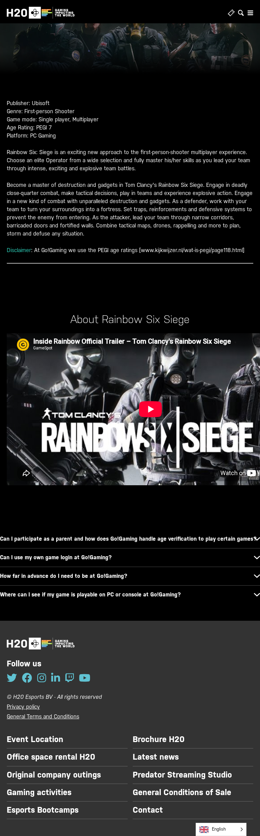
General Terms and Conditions (43, 716)
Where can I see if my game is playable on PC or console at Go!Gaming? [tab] (90, 594)
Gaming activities (39, 792)
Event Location (35, 739)
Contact (148, 810)
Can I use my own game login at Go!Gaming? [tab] (56, 557)
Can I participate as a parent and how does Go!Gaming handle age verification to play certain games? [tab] (128, 539)
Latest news (156, 757)
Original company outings (54, 775)
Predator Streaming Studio (182, 775)
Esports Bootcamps (43, 810)
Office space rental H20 (51, 757)
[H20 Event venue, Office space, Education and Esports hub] (40, 13)
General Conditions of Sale (182, 792)
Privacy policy (23, 707)
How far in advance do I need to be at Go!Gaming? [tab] (63, 576)
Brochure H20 (159, 739)
